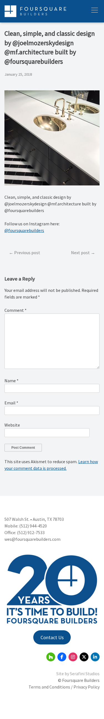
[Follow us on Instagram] (73, 656)
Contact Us (52, 637)
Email (11, 403)
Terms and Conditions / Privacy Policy (64, 687)
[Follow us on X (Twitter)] (84, 656)
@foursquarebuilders (24, 230)
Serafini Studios (85, 673)
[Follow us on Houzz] (50, 656)
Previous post (27, 252)
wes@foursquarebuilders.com (32, 539)
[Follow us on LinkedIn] (95, 656)
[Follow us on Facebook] (61, 656)
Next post (80, 252)
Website (12, 425)
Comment (15, 310)
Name (11, 380)
